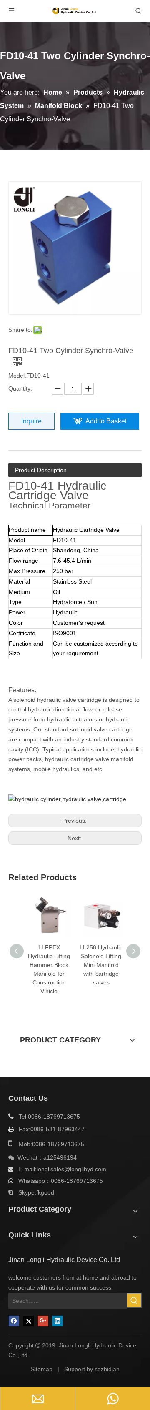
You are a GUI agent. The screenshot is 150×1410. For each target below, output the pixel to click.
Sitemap (41, 1369)
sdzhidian (107, 1369)
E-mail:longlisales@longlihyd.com (62, 1169)
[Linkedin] (57, 1321)
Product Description (41, 470)
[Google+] (43, 1321)
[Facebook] (14, 1321)
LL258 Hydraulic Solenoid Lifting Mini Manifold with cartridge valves (101, 965)
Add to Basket (106, 421)
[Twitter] (28, 1321)
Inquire (31, 421)
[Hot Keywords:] (134, 1300)
